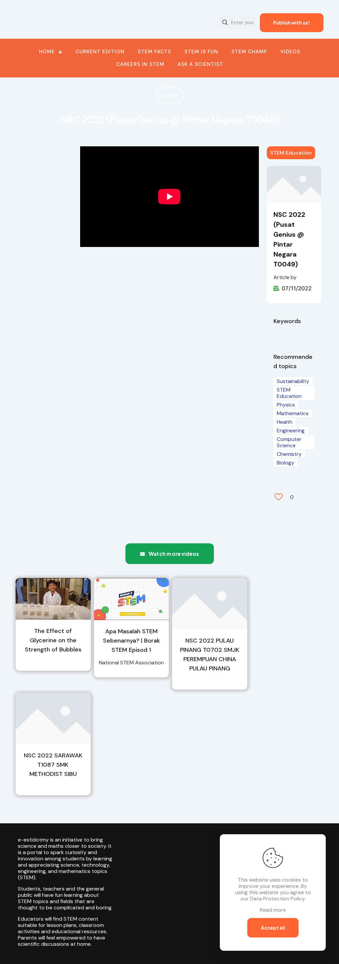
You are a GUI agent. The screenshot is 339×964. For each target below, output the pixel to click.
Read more (273, 910)
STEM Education (291, 152)
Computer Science (289, 442)
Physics (286, 404)
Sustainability (293, 381)
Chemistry (289, 454)
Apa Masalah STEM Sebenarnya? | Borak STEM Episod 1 (131, 640)
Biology (285, 462)
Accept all (273, 928)
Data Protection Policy (277, 898)
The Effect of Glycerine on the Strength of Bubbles (53, 640)
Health (284, 421)
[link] (53, 599)
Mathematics (293, 413)
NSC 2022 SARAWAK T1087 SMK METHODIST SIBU (53, 764)
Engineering (291, 430)
